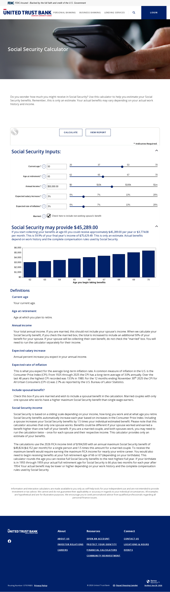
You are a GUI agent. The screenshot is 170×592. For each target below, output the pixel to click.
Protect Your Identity (102, 544)
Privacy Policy (40, 585)
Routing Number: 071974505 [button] (20, 585)
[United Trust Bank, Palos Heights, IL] (27, 12)
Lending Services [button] (114, 12)
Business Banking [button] (90, 12)
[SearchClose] (134, 12)
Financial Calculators (102, 550)
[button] (85, 151)
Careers (63, 550)
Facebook (9, 541)
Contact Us (131, 538)
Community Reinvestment (103, 555)
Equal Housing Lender (127, 585)
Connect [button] (129, 531)
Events (128, 550)
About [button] (62, 531)
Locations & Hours (136, 544)
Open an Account (98, 538)
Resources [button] (93, 531)
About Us (64, 538)
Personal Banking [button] (64, 12)
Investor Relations (71, 544)
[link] (153, 583)
